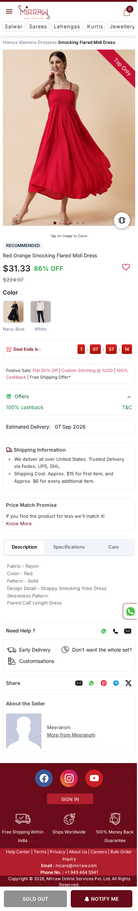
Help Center (18, 851)
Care (113, 547)
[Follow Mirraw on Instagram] (68, 778)
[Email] (127, 631)
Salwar (14, 26)
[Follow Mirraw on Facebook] (43, 778)
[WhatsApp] (103, 631)
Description (24, 547)
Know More (19, 523)
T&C (127, 407)
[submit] (126, 266)
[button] (54, 223)
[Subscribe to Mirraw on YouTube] (94, 778)
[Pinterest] (103, 683)
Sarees (38, 26)
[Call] (115, 631)
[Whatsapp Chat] (130, 611)
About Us (78, 851)
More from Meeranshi (71, 735)
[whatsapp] (91, 683)
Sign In (69, 799)
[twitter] (128, 683)
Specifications (69, 547)
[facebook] (116, 683)
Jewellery (122, 26)
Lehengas (67, 26)
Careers (98, 851)
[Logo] (34, 12)
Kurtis (95, 26)
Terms (39, 851)
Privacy (57, 851)
